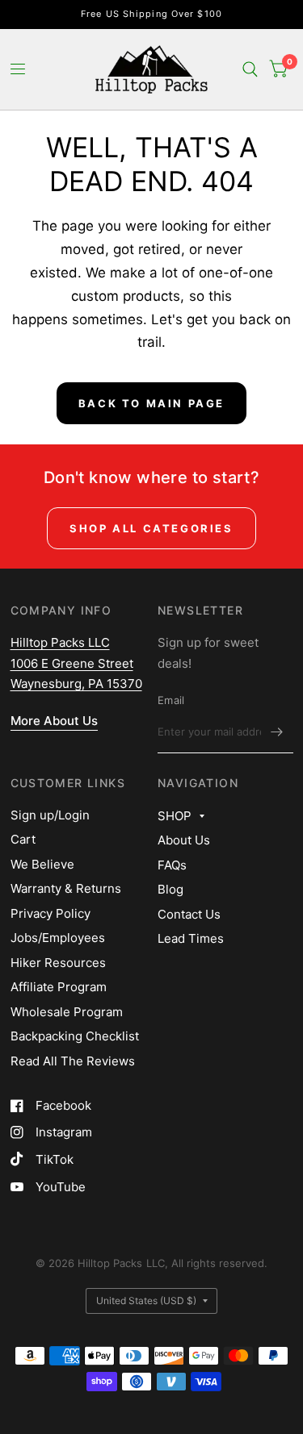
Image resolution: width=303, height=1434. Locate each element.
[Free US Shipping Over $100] (151, 14)
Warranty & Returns (66, 888)
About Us (184, 840)
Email (171, 700)
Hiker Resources (58, 962)
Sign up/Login (50, 815)
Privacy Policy (50, 913)
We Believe (42, 864)
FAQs (172, 865)
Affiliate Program (59, 986)
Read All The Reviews (73, 1061)
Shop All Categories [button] (151, 528)
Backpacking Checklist (75, 1036)
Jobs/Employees (58, 937)
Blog (170, 889)
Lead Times (191, 938)
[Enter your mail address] (277, 732)
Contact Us (189, 914)
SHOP (174, 815)
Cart (23, 839)
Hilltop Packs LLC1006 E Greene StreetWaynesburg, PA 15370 (76, 663)
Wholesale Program (67, 1011)
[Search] (250, 69)
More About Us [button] (54, 720)
